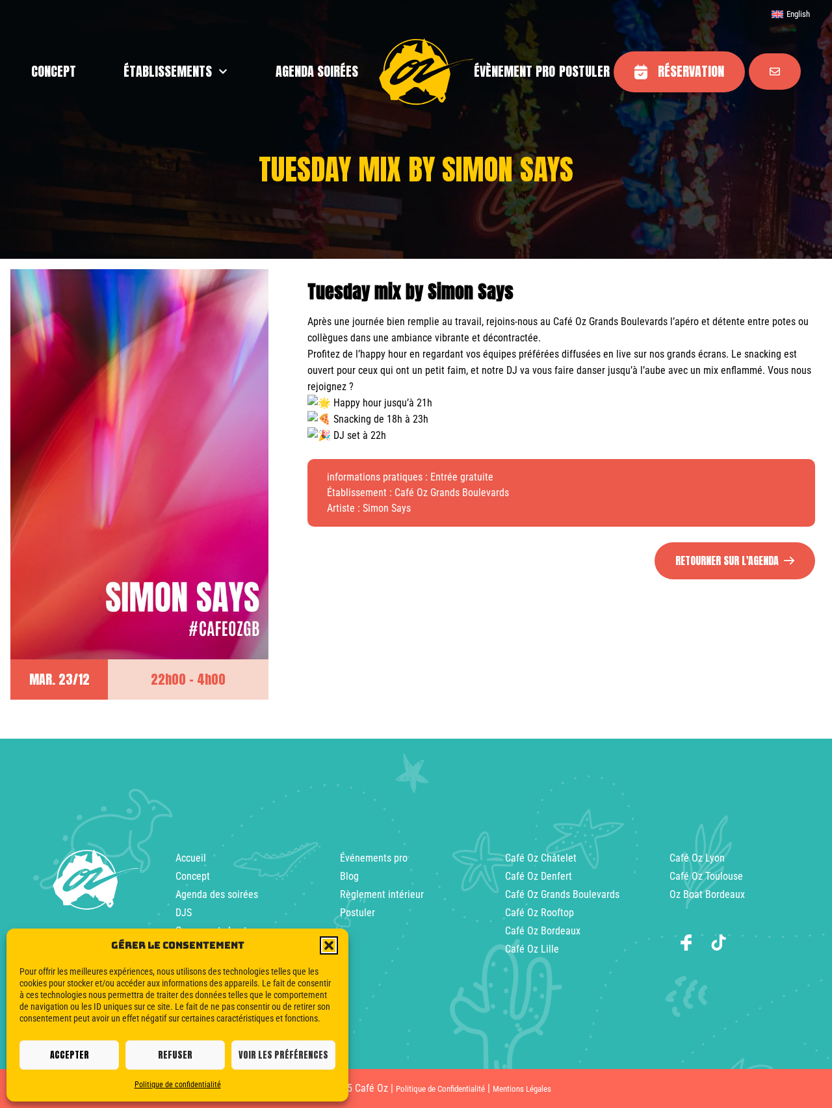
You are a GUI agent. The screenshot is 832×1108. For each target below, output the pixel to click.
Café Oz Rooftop (539, 912)
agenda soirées (317, 71)
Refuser (175, 1055)
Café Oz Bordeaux (542, 931)
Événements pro (374, 858)
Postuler (584, 71)
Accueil (191, 858)
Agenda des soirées (217, 894)
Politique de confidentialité (178, 1084)
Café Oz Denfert (538, 876)
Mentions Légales (522, 1089)
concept (53, 71)
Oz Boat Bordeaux (707, 894)
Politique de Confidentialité (440, 1089)
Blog (349, 876)
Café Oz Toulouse (706, 876)
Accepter (69, 1055)
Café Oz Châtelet (541, 858)
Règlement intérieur (382, 894)
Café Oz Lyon (697, 858)
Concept (193, 876)
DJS (184, 912)
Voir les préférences (283, 1055)
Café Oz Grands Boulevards (562, 894)
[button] (328, 945)
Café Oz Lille (532, 949)
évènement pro (514, 71)
